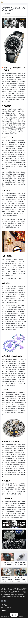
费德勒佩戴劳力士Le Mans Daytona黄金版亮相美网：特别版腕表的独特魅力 (7, 578)
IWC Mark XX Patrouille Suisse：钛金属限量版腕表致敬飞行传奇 (21, 578)
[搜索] (24, 2)
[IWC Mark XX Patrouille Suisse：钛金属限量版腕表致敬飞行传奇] (20, 572)
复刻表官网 (7, 13)
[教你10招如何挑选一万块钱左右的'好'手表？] (14, 544)
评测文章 (5, 607)
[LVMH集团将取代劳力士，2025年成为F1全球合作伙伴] (7, 557)
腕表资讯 (9, 607)
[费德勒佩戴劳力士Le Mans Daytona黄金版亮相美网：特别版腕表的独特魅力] (7, 572)
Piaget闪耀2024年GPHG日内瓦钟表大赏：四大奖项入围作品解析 (21, 563)
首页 (2, 607)
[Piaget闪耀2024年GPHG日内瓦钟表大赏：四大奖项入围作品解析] (20, 557)
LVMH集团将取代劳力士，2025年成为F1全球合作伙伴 (7, 563)
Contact (13, 607)
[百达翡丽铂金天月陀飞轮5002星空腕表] (14, 534)
